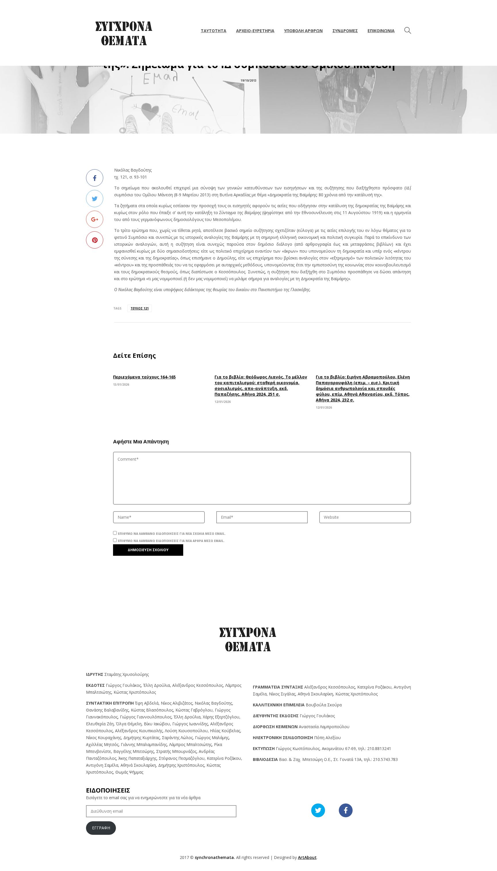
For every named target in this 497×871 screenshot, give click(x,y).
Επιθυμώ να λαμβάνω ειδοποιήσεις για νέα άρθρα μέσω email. (171, 541)
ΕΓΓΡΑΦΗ (101, 827)
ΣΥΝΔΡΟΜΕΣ (345, 30)
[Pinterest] (94, 240)
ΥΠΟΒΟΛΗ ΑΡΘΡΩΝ (303, 30)
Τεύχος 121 (140, 308)
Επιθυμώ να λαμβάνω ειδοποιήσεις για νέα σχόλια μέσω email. (171, 534)
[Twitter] (94, 198)
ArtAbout (307, 857)
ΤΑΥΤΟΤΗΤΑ (213, 30)
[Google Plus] (94, 219)
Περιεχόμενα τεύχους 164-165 (144, 377)
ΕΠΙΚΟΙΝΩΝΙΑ (381, 30)
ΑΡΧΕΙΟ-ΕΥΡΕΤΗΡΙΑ (255, 30)
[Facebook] (94, 177)
